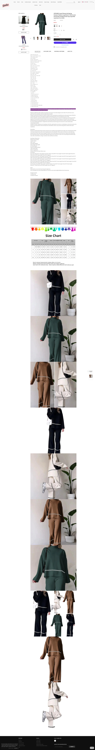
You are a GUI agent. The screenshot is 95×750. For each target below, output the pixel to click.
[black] (23, 29)
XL (61, 30)
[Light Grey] (24, 29)
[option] (41, 24)
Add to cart (23, 32)
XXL (63, 30)
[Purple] (21, 49)
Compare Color (49, 33)
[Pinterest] (55, 741)
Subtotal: (55, 36)
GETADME (61, 20)
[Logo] (5, 5)
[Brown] (24, 49)
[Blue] (23, 49)
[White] (25, 49)
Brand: (55, 20)
